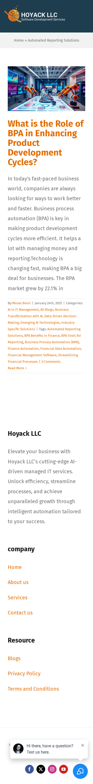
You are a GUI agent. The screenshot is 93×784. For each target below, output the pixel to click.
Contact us (20, 613)
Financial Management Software (32, 355)
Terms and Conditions (33, 689)
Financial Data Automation (60, 349)
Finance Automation (23, 349)
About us (18, 582)
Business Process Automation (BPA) (52, 342)
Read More (16, 368)
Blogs (14, 658)
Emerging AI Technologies (40, 323)
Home (19, 40)
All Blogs (46, 310)
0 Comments (51, 362)
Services (17, 597)
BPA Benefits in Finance (42, 336)
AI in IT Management (23, 310)
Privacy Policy (24, 673)
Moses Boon (21, 303)
